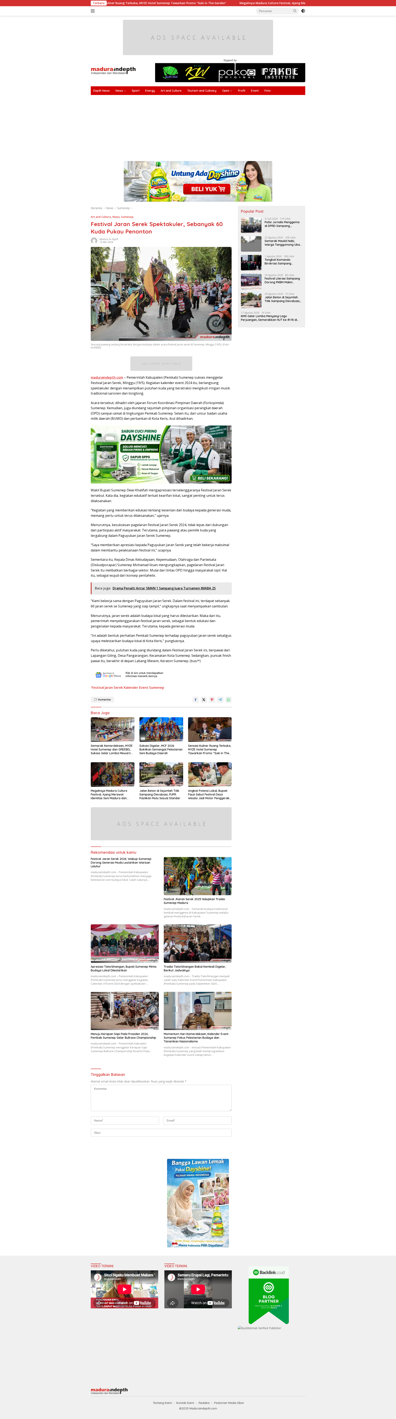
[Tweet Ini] (204, 700)
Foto (267, 90)
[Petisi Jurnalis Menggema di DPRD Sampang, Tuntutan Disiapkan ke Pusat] (251, 225)
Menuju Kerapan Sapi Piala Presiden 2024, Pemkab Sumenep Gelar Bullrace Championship (123, 1036)
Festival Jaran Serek (107, 687)
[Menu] (93, 10)
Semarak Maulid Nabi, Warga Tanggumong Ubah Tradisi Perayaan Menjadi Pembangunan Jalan (283, 243)
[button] (295, 10)
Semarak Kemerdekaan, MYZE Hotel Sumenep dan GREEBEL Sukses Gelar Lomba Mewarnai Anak (112, 749)
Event (255, 90)
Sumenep (127, 217)
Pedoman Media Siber (229, 1403)
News (119, 90)
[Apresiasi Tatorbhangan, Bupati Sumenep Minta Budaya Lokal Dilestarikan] (125, 943)
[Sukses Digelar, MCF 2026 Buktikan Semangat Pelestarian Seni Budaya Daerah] (161, 729)
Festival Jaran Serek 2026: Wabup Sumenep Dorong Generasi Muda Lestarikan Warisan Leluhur (121, 862)
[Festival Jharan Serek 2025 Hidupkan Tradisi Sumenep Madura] (198, 876)
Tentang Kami (162, 1403)
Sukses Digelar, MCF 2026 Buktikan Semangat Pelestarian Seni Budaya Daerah (161, 749)
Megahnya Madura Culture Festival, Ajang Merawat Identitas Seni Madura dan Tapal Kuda (236, 3)
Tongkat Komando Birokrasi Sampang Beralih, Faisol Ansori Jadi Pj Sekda (282, 261)
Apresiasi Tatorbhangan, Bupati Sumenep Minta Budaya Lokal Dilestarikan (123, 968)
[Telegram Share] (220, 700)
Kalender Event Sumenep (144, 687)
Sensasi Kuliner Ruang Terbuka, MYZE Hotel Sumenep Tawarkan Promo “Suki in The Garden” (209, 749)
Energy (150, 90)
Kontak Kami (185, 1403)
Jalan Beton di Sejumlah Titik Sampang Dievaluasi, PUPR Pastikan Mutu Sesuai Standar (159, 794)
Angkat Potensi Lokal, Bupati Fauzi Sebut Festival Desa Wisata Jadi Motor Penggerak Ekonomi (208, 794)
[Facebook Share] (195, 700)
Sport (135, 90)
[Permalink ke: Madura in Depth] (94, 240)
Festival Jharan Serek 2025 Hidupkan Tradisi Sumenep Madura (194, 901)
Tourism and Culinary (201, 90)
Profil (241, 90)
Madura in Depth (108, 239)
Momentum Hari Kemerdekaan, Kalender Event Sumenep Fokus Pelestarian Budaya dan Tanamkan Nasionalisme (196, 1037)
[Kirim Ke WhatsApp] (228, 700)
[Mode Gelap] (303, 10)
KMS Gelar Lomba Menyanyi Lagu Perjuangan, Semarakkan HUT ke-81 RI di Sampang (269, 318)
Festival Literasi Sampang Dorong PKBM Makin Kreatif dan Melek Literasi (282, 280)
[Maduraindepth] (113, 70)
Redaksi (204, 1403)
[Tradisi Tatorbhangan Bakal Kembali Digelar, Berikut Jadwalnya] (198, 943)
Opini (225, 90)
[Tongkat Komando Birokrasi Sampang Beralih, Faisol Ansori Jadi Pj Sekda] (251, 262)
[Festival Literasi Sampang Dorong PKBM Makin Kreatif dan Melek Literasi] (251, 281)
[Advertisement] (214, 126)
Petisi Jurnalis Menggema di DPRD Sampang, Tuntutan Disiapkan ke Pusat (282, 224)
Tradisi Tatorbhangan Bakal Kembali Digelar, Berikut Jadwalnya (195, 968)
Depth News (101, 90)
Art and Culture (171, 90)
